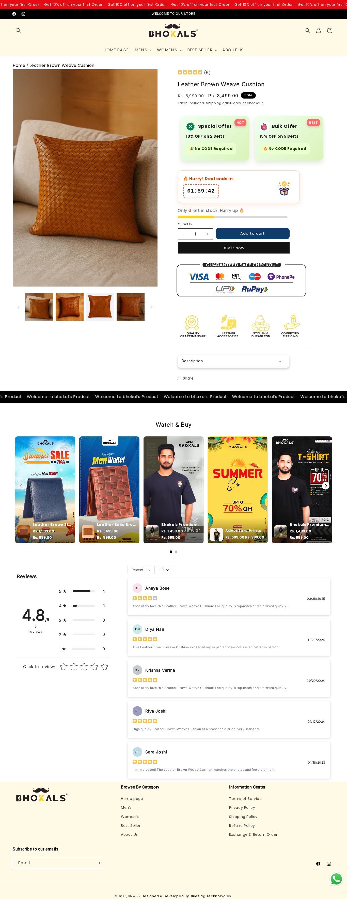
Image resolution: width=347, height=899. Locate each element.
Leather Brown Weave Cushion (61, 65)
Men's (126, 807)
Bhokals (134, 896)
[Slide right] (151, 306)
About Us (129, 834)
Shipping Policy (243, 816)
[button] (18, 30)
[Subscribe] (98, 863)
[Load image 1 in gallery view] (39, 307)
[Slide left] (18, 306)
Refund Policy (242, 825)
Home (19, 65)
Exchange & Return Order (253, 834)
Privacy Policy (242, 807)
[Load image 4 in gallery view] (131, 307)
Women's (130, 816)
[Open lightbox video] (45, 489)
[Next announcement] (236, 14)
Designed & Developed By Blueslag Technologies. (187, 896)
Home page (132, 798)
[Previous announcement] (111, 14)
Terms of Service (245, 798)
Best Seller (131, 825)
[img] (190, 73)
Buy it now (233, 247)
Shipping (214, 103)
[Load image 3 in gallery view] (100, 307)
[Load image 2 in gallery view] (70, 307)
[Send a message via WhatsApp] (336, 879)
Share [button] (188, 378)
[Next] (325, 486)
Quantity (185, 224)
